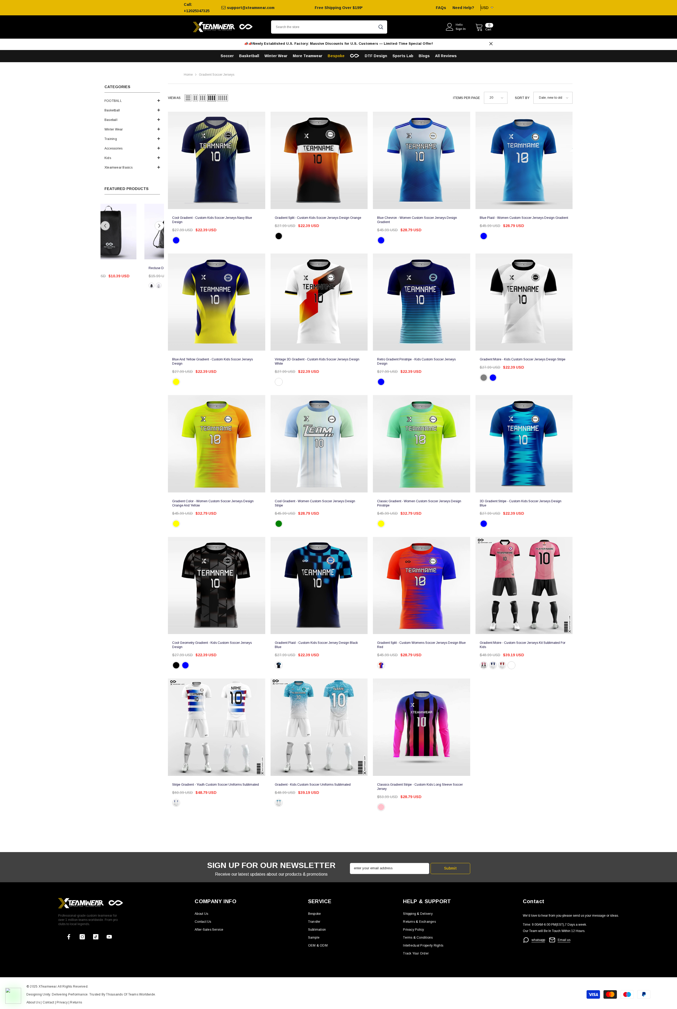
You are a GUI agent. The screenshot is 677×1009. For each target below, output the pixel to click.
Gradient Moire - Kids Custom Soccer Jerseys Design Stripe (522, 359)
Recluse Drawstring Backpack (106, 268)
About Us (33, 1002)
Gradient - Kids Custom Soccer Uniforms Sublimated (313, 784)
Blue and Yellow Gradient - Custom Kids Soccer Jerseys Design (212, 361)
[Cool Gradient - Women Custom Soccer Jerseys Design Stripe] (319, 443)
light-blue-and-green (279, 524)
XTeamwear (47, 986)
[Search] (329, 27)
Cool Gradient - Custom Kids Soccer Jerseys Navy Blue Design (212, 220)
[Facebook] (68, 936)
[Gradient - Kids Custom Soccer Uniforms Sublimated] (319, 727)
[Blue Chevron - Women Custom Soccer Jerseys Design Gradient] (421, 160)
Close (491, 44)
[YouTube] (109, 936)
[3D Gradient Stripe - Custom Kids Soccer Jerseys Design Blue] (524, 443)
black (151, 285)
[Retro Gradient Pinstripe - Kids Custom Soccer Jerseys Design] (421, 302)
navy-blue (176, 240)
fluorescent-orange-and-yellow (176, 524)
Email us (564, 940)
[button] (132, 100)
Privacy (62, 1002)
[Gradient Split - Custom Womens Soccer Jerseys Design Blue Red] (421, 585)
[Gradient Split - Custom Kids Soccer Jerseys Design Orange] (319, 160)
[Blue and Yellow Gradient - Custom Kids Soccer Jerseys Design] (216, 302)
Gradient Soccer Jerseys (216, 74)
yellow (176, 382)
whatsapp (538, 940)
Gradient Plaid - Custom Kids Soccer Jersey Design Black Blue (316, 645)
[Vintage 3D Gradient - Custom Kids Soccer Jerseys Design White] (319, 302)
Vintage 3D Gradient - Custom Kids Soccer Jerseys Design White (317, 361)
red (502, 665)
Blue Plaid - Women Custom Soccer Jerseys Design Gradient (524, 218)
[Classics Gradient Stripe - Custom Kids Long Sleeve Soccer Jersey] (421, 727)
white (279, 382)
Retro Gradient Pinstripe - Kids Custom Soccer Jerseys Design (416, 361)
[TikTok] (95, 936)
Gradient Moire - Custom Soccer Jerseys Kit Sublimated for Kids (522, 645)
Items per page (466, 98)
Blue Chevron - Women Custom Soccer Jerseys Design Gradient (417, 220)
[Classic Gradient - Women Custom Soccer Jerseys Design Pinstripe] (421, 443)
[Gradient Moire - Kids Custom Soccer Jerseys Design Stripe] (524, 302)
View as (174, 98)
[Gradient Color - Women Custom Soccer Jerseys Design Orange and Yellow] (216, 443)
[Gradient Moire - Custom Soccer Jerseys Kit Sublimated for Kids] (524, 585)
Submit (450, 868)
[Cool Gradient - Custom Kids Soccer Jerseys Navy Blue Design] (216, 160)
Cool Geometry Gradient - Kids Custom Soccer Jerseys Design (212, 645)
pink (484, 665)
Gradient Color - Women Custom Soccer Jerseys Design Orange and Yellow (213, 503)
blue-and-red (381, 665)
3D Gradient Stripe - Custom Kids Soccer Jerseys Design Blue (520, 503)
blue (381, 240)
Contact (48, 1002)
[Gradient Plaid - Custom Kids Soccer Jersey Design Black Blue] (319, 585)
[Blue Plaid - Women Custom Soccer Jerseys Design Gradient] (524, 160)
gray (484, 378)
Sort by (522, 98)
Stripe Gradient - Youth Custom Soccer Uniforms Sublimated (215, 784)
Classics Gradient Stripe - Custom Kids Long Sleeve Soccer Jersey (420, 787)
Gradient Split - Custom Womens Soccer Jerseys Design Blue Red (421, 645)
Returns (76, 1002)
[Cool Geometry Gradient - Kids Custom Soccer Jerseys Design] (216, 585)
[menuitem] (132, 101)
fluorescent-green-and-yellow (381, 524)
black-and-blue (279, 665)
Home (188, 74)
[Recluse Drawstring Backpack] (108, 231)
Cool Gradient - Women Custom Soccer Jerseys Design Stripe (315, 503)
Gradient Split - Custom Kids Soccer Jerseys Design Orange (318, 218)
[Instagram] (82, 936)
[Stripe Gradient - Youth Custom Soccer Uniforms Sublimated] (216, 727)
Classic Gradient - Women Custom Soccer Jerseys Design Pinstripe (419, 503)
